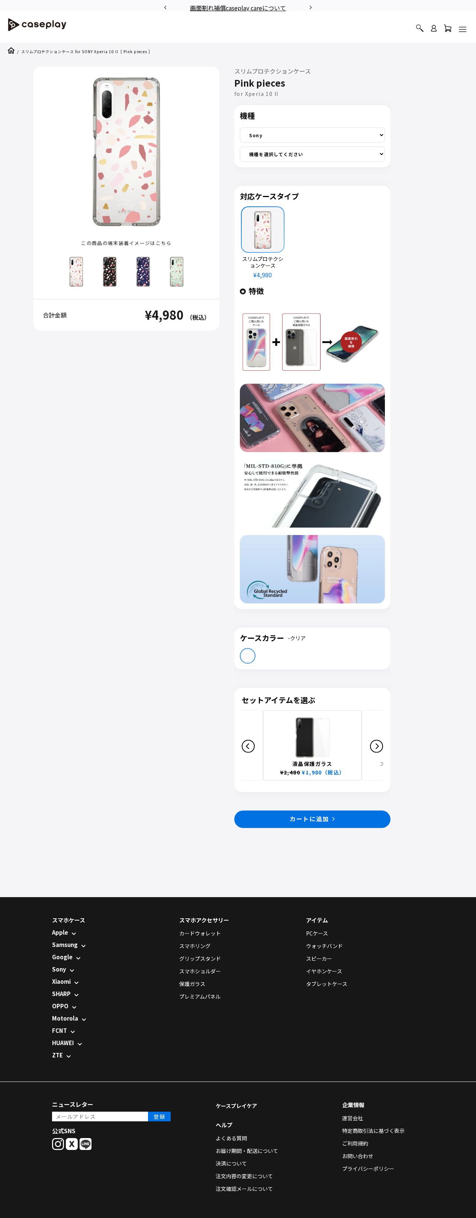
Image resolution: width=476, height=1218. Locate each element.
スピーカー (319, 958)
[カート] (447, 29)
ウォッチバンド (324, 946)
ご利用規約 (355, 1143)
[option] (238, 6)
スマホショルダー (200, 971)
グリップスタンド (200, 958)
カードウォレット (200, 933)
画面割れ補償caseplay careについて (238, 7)
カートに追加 (309, 818)
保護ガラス (192, 983)
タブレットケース (326, 983)
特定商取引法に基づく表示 (373, 1130)
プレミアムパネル (200, 996)
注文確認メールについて (244, 1188)
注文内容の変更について (244, 1176)
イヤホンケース (324, 971)
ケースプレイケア (236, 1105)
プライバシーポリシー (368, 1168)
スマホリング (194, 946)
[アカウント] (434, 31)
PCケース (317, 933)
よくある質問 (231, 1138)
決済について (231, 1163)
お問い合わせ (357, 1156)
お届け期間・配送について (247, 1150)
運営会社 (352, 1118)
